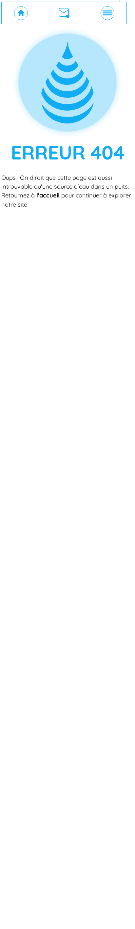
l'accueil (48, 195)
